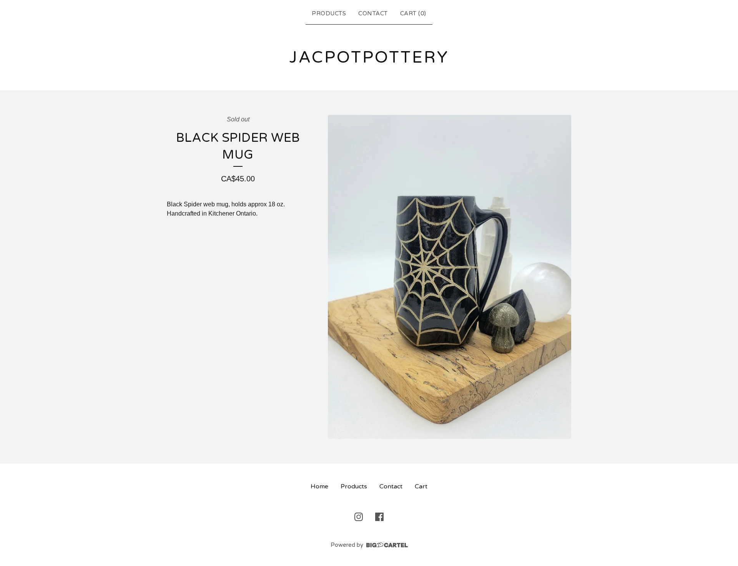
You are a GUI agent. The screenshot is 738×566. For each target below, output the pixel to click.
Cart (421, 486)
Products (329, 13)
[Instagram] (358, 517)
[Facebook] (379, 517)
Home (319, 486)
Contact (373, 13)
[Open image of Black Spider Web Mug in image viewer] (449, 277)
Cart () (413, 13)
